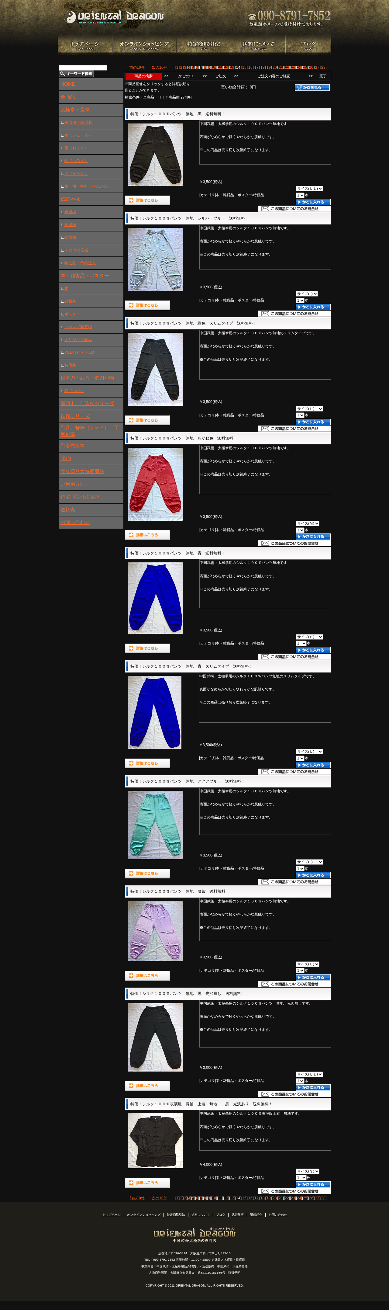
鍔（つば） (74, 390)
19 (269, 67)
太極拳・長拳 (75, 109)
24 (299, 67)
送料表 (67, 509)
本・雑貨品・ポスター (84, 275)
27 (317, 67)
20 (275, 67)
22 (287, 67)
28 (323, 67)
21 (281, 67)
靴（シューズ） (78, 135)
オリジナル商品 (78, 339)
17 (256, 67)
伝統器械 (70, 199)
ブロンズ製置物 (78, 327)
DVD (65, 458)
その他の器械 (76, 250)
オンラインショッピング (143, 1214)
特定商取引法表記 (79, 496)
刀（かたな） (76, 173)
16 (250, 67)
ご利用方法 (72, 484)
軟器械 (70, 237)
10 (214, 67)
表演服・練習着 (78, 122)
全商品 (67, 96)
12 (226, 67)
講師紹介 (256, 1214)
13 (232, 67)
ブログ (220, 1214)
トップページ (111, 1214)
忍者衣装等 (72, 445)
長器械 (70, 224)
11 (220, 67)
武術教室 (238, 1214)
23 (293, 67)
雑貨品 (70, 301)
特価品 (70, 365)
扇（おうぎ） (76, 148)
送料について (200, 1214)
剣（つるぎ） (76, 160)
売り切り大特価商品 (82, 471)
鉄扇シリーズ (75, 416)
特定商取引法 (176, 1214)
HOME (67, 84)
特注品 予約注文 (80, 263)
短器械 (70, 212)
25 (305, 67)
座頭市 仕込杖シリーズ (87, 403)
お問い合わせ (75, 522)
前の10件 (137, 67)
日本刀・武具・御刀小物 (87, 377)
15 (244, 67)
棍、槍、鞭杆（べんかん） (88, 186)
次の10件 (159, 67)
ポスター (72, 314)
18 (262, 67)
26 (311, 67)
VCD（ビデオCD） (81, 352)
